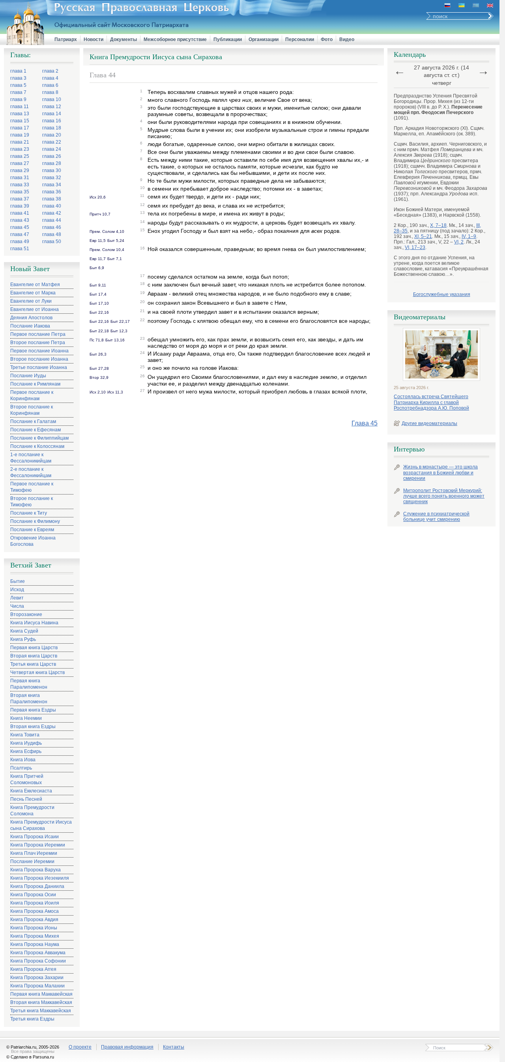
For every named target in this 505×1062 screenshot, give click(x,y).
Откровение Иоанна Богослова (33, 541)
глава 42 (51, 213)
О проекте (80, 1047)
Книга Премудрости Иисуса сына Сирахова (41, 825)
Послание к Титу (28, 513)
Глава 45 (365, 423)
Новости (93, 39)
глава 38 (51, 199)
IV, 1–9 (469, 236)
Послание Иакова (30, 326)
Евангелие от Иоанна (34, 309)
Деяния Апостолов (31, 317)
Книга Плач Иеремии (33, 853)
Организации (264, 39)
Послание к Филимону (35, 521)
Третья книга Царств (33, 664)
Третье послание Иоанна (38, 367)
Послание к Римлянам (35, 384)
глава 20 (51, 135)
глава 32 (51, 177)
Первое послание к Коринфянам (31, 395)
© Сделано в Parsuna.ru (30, 1057)
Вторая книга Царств (33, 656)
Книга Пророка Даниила (37, 886)
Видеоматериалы (419, 317)
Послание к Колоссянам (37, 446)
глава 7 (18, 92)
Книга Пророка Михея (34, 936)
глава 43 (19, 220)
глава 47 (19, 234)
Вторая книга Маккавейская (41, 1002)
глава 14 (51, 113)
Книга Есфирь (25, 751)
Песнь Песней (26, 799)
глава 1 (18, 71)
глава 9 (18, 99)
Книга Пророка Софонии (38, 961)
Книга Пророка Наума (34, 944)
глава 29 (19, 170)
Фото (327, 39)
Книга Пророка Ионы (33, 928)
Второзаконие (26, 614)
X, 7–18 (438, 225)
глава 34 (51, 184)
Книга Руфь (23, 639)
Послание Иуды (28, 375)
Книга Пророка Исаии (34, 836)
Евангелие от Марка (33, 293)
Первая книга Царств (34, 647)
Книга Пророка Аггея (33, 969)
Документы (123, 39)
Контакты (173, 1047)
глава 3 (18, 78)
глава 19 (19, 135)
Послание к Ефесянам (35, 430)
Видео (346, 39)
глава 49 (19, 241)
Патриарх (65, 39)
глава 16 (51, 121)
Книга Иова (23, 759)
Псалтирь (21, 768)
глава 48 (51, 234)
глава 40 (51, 206)
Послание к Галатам (33, 421)
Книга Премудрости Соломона (32, 811)
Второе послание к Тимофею (31, 502)
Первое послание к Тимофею (31, 487)
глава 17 (19, 128)
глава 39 (19, 206)
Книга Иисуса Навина (34, 623)
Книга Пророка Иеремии (37, 845)
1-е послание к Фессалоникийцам (30, 458)
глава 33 (19, 184)
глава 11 (19, 106)
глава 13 (19, 113)
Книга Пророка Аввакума (37, 952)
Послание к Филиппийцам (39, 438)
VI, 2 (459, 242)
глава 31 (19, 177)
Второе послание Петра (37, 342)
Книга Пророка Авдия (34, 919)
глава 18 (51, 128)
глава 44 (51, 220)
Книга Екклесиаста (31, 791)
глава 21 (19, 142)
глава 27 (19, 163)
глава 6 (50, 85)
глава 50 (51, 241)
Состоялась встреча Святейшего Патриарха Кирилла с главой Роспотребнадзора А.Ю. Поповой (431, 402)
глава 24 (51, 149)
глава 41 (19, 213)
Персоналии (299, 39)
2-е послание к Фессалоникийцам (30, 472)
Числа (17, 606)
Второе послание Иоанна (39, 359)
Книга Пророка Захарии (37, 977)
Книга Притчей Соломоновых (26, 779)
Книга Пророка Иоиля (34, 903)
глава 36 (51, 192)
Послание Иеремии (32, 861)
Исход (17, 589)
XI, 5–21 (423, 236)
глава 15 (19, 121)
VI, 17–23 (415, 247)
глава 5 (18, 85)
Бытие (17, 581)
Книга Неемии (26, 718)
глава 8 (50, 92)
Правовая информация (127, 1047)
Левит (17, 598)
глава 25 (19, 156)
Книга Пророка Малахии (37, 986)
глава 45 (19, 227)
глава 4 (50, 78)
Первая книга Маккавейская (41, 994)
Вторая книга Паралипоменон (28, 698)
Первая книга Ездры (33, 710)
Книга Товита (24, 735)
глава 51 (19, 248)
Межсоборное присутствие (175, 39)
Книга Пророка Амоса (34, 911)
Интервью (409, 449)
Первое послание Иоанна (39, 351)
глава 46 (51, 227)
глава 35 (19, 192)
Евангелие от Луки (31, 301)
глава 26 (51, 156)
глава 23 (19, 149)
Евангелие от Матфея (35, 284)
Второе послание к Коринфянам (31, 410)
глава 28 (51, 163)
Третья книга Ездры (32, 1019)
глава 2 (50, 71)
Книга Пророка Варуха (35, 870)
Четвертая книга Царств (37, 672)
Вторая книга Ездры (33, 726)
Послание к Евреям (32, 529)
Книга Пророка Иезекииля (39, 878)
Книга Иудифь (26, 743)
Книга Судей (24, 631)
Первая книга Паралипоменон (28, 684)
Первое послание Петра (37, 334)
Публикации (227, 39)
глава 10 (51, 99)
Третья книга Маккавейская (40, 1010)
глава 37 (19, 199)
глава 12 (51, 106)
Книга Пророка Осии (33, 894)
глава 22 (51, 142)
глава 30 (51, 170)
